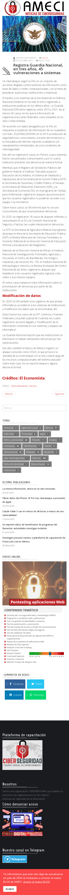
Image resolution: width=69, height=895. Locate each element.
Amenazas (11, 445)
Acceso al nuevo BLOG (36, 882)
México (51, 427)
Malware (32, 451)
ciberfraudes (32, 445)
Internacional (12, 451)
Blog (45, 57)
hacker (49, 445)
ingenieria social (31, 427)
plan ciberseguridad (15, 458)
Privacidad (28, 433)
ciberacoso (11, 470)
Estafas (54, 439)
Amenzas (10, 427)
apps (44, 433)
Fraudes (38, 439)
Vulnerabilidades (19, 385)
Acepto (10, 888)
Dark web (10, 433)
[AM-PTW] (34, 613)
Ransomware (40, 464)
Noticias (39, 458)
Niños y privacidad (15, 439)
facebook (50, 451)
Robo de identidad (15, 464)
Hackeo (33, 385)
